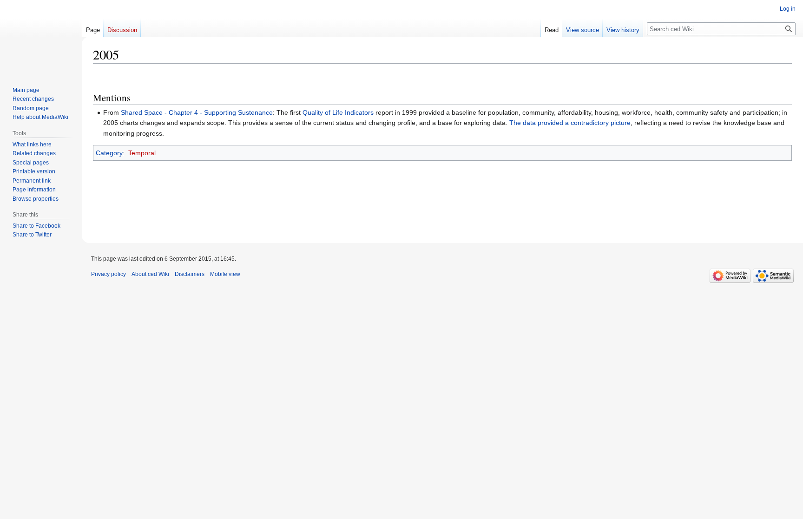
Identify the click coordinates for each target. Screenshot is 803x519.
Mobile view (225, 274)
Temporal (142, 153)
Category (109, 153)
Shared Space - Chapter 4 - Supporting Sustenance (197, 112)
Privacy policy (108, 274)
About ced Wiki (150, 274)
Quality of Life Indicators (338, 112)
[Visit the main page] (41, 37)
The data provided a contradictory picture (570, 122)
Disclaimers (189, 274)
